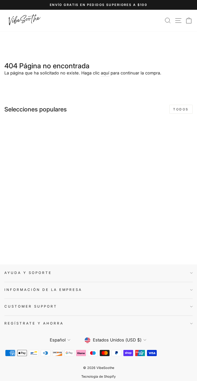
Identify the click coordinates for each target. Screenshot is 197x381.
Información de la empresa (43, 290)
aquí (105, 72)
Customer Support (30, 306)
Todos (181, 109)
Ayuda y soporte (28, 273)
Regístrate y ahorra (34, 323)
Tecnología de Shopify (98, 376)
